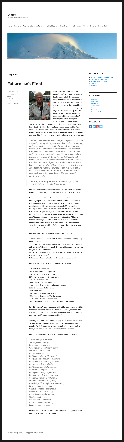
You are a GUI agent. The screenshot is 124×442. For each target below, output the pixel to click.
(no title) (93, 83)
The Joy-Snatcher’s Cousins (99, 79)
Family (93, 108)
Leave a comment (13, 103)
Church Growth (89, 26)
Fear (13, 99)
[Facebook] (90, 126)
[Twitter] (94, 126)
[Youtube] (97, 126)
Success (16, 101)
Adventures (94, 100)
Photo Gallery (103, 26)
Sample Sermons (14, 26)
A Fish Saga (94, 86)
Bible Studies (52, 26)
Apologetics (94, 102)
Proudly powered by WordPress (34, 433)
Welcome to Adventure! (32, 26)
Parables (10, 101)
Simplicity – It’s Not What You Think (102, 77)
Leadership (19, 99)
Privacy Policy (17, 433)
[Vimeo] (100, 126)
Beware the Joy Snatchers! (99, 81)
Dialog (12, 14)
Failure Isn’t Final (24, 83)
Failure (9, 99)
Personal (94, 110)
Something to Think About (70, 26)
